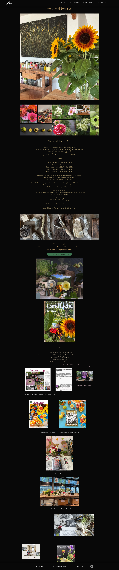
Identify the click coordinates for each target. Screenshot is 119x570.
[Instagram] (91, 566)
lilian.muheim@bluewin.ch (67, 208)
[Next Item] (95, 120)
